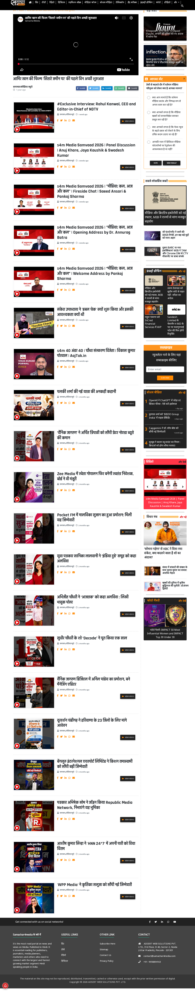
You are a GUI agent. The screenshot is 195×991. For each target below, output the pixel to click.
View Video (129, 121)
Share (82, 88)
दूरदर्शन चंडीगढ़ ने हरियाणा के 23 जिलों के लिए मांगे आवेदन (92, 723)
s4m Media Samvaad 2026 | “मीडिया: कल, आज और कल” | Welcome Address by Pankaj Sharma (95, 273)
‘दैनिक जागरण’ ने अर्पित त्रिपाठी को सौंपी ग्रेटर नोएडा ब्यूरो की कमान (95, 435)
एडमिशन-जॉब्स (74, 2)
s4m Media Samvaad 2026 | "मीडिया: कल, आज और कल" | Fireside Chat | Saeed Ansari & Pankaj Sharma (95, 191)
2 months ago (84, 397)
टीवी (44, 2)
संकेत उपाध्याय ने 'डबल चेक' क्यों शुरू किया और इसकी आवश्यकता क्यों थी (95, 312)
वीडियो (167, 2)
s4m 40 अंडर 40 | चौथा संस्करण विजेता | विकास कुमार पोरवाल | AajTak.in (96, 353)
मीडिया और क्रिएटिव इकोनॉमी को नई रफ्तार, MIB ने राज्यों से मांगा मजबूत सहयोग (165, 217)
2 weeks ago (84, 161)
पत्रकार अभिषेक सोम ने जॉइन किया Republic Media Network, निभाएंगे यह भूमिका (94, 805)
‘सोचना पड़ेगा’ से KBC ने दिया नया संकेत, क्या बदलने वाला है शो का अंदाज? (163, 553)
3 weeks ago (83, 361)
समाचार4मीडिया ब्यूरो (67, 115)
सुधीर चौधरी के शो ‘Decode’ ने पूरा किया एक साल (92, 638)
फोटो (158, 2)
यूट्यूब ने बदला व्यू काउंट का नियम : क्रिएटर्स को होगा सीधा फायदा (164, 443)
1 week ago (83, 115)
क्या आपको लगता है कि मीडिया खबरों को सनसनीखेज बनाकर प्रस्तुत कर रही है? (166, 115)
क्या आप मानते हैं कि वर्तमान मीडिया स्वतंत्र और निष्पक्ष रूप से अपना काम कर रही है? (166, 101)
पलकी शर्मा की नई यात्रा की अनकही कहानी (86, 391)
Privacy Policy (106, 960)
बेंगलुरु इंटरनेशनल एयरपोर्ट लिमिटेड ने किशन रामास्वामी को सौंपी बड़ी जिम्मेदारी (94, 764)
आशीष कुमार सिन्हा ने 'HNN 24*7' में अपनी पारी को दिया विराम (96, 846)
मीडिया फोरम (90, 2)
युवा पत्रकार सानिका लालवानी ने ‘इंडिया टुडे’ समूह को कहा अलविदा (96, 558)
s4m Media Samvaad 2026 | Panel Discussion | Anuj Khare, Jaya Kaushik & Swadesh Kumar (96, 150)
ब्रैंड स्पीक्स (132, 2)
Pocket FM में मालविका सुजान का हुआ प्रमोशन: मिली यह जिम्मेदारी (94, 517)
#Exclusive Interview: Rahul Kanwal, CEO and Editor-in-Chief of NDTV (96, 106)
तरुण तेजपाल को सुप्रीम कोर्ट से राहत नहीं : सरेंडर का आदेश (175, 293)
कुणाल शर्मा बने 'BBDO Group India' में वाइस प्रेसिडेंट (164, 415)
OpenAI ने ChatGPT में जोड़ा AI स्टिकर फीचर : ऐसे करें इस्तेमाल (165, 402)
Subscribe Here (107, 943)
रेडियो (51, 2)
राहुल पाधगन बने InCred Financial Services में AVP (153, 322)
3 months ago (84, 443)
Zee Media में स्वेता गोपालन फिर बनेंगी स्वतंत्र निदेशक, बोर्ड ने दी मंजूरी (95, 476)
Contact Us (105, 955)
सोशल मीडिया (106, 2)
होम (14, 10)
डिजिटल (61, 2)
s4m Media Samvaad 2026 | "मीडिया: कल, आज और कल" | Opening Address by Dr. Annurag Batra (95, 232)
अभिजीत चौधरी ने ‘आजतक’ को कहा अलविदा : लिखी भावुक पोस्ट (92, 599)
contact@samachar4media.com (160, 956)
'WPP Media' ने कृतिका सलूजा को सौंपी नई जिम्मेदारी (94, 885)
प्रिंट (36, 2)
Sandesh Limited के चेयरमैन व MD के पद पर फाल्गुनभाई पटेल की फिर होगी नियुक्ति (175, 325)
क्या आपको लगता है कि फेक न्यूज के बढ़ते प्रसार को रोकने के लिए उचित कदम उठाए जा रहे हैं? (167, 130)
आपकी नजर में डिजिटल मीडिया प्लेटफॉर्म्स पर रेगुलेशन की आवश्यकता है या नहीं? (166, 145)
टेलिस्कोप (120, 2)
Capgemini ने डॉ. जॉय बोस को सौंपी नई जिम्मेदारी (163, 429)
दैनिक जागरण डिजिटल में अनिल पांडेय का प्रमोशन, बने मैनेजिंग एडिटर (93, 681)
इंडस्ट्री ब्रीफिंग (146, 2)
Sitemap (104, 949)
